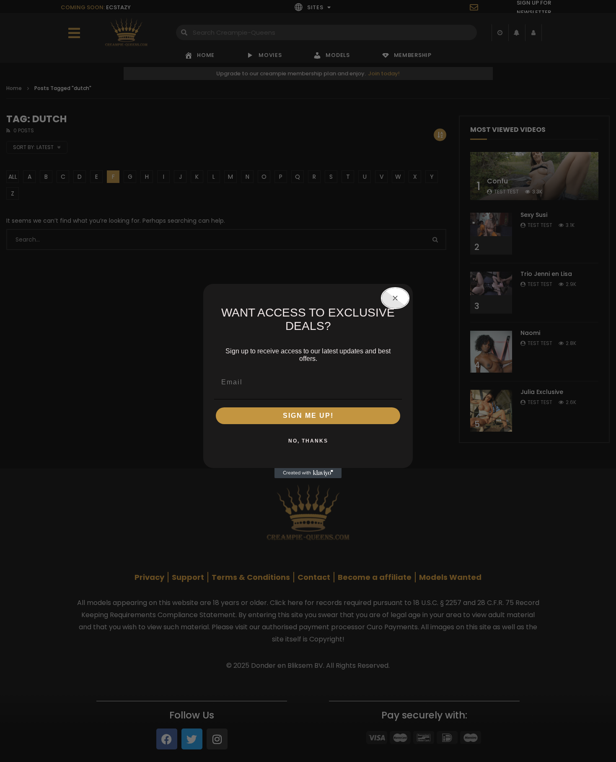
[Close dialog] (395, 298)
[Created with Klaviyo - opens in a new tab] (308, 473)
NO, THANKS (308, 441)
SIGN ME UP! (308, 415)
